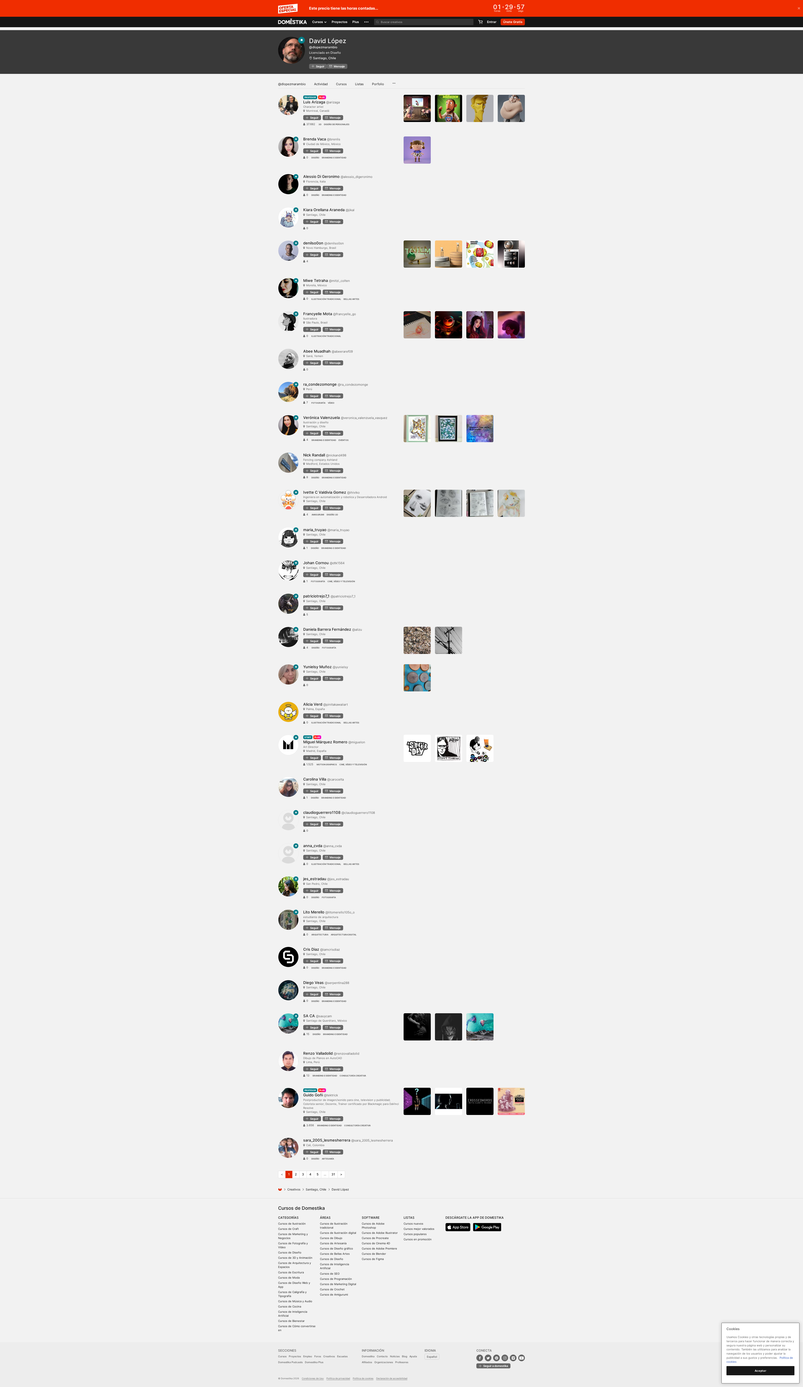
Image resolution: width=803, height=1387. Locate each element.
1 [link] (289, 1174)
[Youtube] (521, 1358)
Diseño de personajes (336, 124)
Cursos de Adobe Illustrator (380, 1232)
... (393, 82)
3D (319, 124)
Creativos (293, 1189)
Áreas (325, 1218)
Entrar (491, 22)
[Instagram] (504, 1358)
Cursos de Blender (374, 1253)
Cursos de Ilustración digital (338, 1232)
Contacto (382, 1356)
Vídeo (331, 403)
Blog (404, 1356)
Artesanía (328, 1158)
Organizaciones (383, 1362)
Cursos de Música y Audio (295, 1301)
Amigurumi (318, 514)
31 (333, 1174)
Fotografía (318, 403)
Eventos (344, 440)
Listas (359, 84)
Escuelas (342, 1356)
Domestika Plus (314, 1362)
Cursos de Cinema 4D (376, 1243)
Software (371, 1218)
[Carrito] (480, 22)
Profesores (401, 1362)
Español (432, 1356)
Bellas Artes (351, 299)
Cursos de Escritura (291, 1272)
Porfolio (378, 84)
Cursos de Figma (373, 1259)
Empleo (307, 1356)
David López (327, 41)
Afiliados (367, 1362)
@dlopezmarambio (292, 84)
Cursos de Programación (336, 1278)
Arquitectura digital (344, 934)
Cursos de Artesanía (333, 1243)
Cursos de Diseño (289, 1252)
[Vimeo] (513, 1358)
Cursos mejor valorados (419, 1228)
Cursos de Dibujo (331, 1238)
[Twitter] (488, 1358)
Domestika (368, 1356)
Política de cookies (363, 1378)
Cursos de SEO (330, 1273)
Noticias (395, 1356)
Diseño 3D (332, 514)
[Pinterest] (496, 1358)
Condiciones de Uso (313, 1378)
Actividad (321, 84)
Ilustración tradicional (326, 299)
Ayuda (413, 1356)
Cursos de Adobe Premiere (379, 1248)
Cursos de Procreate (375, 1238)
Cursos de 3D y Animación (295, 1257)
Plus (355, 22)
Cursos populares (415, 1234)
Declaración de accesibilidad (391, 1378)
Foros (317, 1356)
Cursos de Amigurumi (334, 1294)
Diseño (315, 157)
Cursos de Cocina (289, 1306)
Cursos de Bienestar (291, 1321)
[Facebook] (479, 1358)
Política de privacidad (338, 1378)
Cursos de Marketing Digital (338, 1284)
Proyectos (339, 22)
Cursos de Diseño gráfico (336, 1248)
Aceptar (760, 1370)
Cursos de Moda (289, 1277)
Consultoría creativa (353, 1075)
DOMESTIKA (292, 22)
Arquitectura (319, 934)
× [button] (798, 8)
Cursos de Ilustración (292, 1223)
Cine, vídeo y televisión (341, 581)
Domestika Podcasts (290, 1362)
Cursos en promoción (418, 1239)
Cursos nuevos (413, 1223)
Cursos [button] (318, 22)
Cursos (341, 84)
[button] (366, 22)
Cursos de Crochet (332, 1289)
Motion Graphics (327, 764)
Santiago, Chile (324, 58)
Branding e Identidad (334, 157)
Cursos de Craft (288, 1228)
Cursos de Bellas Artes (335, 1253)
